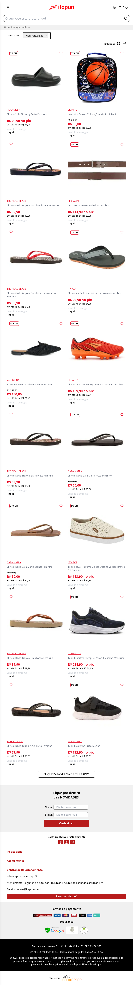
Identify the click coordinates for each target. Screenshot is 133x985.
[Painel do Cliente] (120, 7)
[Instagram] (66, 842)
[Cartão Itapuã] (42, 915)
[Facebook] (60, 842)
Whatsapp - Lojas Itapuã (22, 876)
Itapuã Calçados (61, 7)
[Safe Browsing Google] (54, 930)
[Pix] (96, 915)
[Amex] (89, 915)
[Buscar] (126, 18)
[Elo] (82, 915)
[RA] (84, 930)
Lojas (115, 7)
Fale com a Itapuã (66, 896)
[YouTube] (72, 842)
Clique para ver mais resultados (66, 774)
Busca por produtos (20, 27)
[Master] (65, 915)
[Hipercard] (74, 915)
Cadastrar (66, 823)
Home (7, 27)
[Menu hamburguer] (8, 7)
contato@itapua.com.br (28, 889)
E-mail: (49, 814)
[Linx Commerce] (72, 978)
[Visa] (57, 915)
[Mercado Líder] (72, 930)
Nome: (49, 807)
